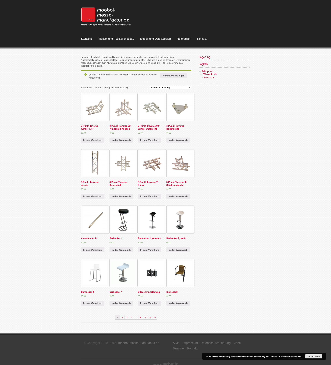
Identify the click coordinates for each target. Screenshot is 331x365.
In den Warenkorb (92, 140)
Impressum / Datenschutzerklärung (207, 342)
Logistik (203, 64)
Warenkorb (210, 74)
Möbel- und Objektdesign (155, 38)
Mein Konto (209, 77)
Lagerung (204, 57)
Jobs (237, 342)
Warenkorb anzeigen (173, 75)
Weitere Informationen (291, 356)
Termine (178, 348)
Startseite (87, 38)
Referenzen (184, 38)
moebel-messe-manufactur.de (138, 342)
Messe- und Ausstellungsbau (116, 38)
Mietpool (207, 71)
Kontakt (202, 38)
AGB (176, 342)
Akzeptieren (314, 356)
